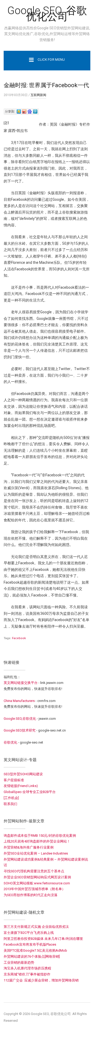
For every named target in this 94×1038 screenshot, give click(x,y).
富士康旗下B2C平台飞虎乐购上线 (29, 933)
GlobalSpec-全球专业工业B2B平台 (30, 792)
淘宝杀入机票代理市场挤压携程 (27, 968)
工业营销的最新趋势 (19, 962)
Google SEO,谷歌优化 (20, 719)
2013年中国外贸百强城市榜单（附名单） (34, 889)
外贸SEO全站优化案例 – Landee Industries (36, 853)
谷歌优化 (10, 742)
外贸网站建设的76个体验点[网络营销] (32, 956)
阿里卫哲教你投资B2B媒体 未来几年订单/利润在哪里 (43, 939)
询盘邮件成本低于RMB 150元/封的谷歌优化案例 (40, 836)
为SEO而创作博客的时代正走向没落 (30, 895)
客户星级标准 (14, 780)
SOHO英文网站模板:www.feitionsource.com (37, 883)
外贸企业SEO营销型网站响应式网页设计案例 (37, 877)
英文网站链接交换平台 (21, 683)
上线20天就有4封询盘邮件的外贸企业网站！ (37, 841)
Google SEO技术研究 (20, 730)
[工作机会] (11, 798)
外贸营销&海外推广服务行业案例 (29, 847)
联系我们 (10, 804)
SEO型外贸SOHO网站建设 (23, 774)
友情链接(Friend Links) (21, 786)
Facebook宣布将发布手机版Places (30, 944)
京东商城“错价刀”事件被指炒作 (27, 974)
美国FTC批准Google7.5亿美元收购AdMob (35, 950)
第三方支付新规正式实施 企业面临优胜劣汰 (36, 927)
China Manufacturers (19, 701)
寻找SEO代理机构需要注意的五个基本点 (34, 871)
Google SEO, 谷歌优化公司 (47, 13)
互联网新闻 (38, 95)
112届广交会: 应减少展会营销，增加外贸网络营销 (41, 980)
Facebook (19, 638)
